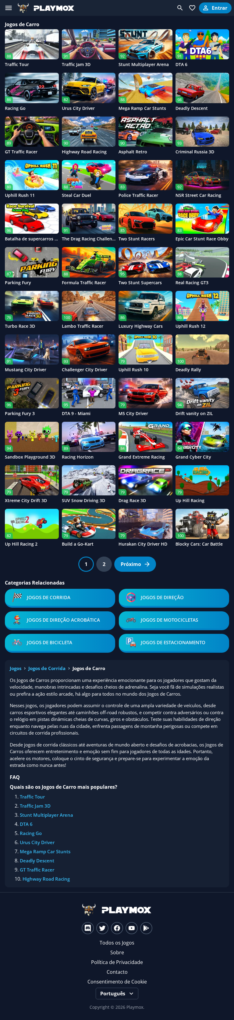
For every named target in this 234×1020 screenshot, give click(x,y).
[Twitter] (102, 928)
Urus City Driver (37, 842)
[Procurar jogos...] (180, 7)
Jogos (15, 668)
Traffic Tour (32, 797)
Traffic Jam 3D (35, 806)
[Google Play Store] (146, 928)
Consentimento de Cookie (117, 981)
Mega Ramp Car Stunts (45, 851)
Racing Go (31, 833)
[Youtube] (132, 928)
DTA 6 (26, 824)
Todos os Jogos (117, 942)
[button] (86, 564)
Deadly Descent (37, 861)
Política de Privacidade (117, 962)
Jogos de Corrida (47, 668)
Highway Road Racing (46, 879)
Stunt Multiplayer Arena (46, 815)
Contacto (117, 972)
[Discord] (88, 928)
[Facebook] (117, 928)
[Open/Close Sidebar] (8, 8)
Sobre (117, 952)
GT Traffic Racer (37, 870)
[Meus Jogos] (192, 7)
